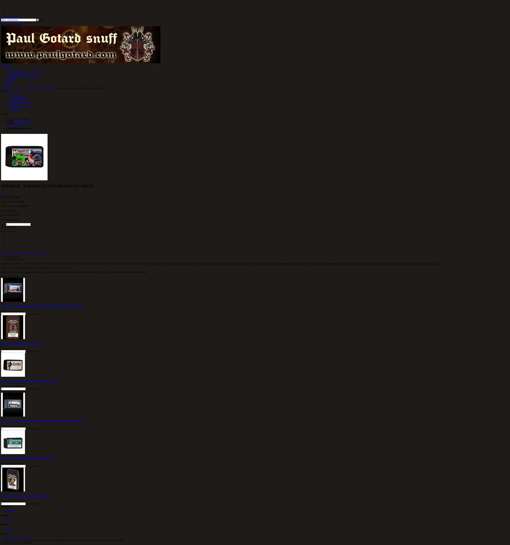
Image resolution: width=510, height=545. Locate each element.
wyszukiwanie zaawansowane (13, 22)
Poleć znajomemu (24, 252)
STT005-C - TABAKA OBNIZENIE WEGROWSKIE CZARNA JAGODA (42, 421)
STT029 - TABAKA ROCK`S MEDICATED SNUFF (30, 381)
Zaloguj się (5, 17)
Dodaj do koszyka (8, 227)
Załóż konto (16, 17)
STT (3, 192)
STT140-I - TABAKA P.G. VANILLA (21, 343)
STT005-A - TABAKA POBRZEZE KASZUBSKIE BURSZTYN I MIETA (42, 306)
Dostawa (10, 81)
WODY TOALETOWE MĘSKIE (26, 77)
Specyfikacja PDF (39, 252)
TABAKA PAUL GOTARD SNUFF (27, 72)
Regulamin (11, 79)
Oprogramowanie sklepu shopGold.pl (17, 538)
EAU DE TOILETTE (15, 74)
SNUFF (9, 69)
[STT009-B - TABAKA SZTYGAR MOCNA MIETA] (24, 179)
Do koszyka (34, 314)
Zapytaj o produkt (8, 252)
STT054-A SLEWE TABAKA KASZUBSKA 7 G (28, 458)
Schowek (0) (6, 65)
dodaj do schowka (8, 231)
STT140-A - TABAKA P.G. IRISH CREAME (26, 496)
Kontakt (9, 84)
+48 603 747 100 (13, 126)
